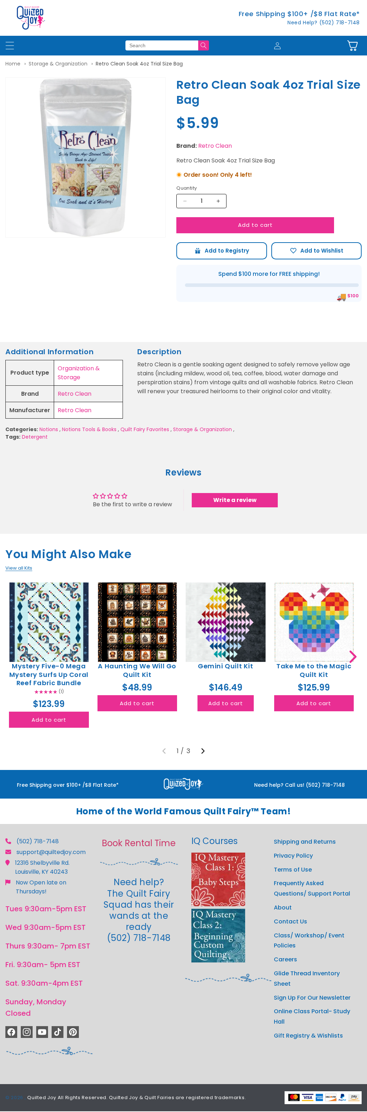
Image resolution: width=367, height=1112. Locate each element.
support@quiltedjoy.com (51, 852)
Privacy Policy (293, 856)
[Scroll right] (353, 657)
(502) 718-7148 (37, 841)
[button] (352, 45)
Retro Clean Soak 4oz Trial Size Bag (139, 63)
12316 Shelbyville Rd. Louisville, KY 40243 (42, 867)
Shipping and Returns (305, 842)
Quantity (186, 188)
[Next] (203, 751)
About (283, 907)
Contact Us (290, 921)
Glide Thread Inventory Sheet (307, 978)
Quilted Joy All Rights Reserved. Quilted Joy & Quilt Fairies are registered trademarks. (136, 1097)
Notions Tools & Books (89, 429)
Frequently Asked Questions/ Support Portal (312, 888)
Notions (48, 429)
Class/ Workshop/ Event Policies (309, 940)
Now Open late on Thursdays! (41, 887)
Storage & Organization (58, 63)
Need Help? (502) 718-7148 (323, 22)
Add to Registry (221, 250)
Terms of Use (293, 869)
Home (12, 63)
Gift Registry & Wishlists (308, 1035)
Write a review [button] (235, 500)
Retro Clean (215, 146)
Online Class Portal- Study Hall (312, 1016)
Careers (285, 959)
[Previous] (164, 751)
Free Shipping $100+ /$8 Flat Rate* (299, 13)
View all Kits (18, 568)
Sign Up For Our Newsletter (312, 998)
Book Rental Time (139, 843)
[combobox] (161, 45)
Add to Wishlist (316, 250)
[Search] (203, 45)
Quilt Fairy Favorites (144, 429)
